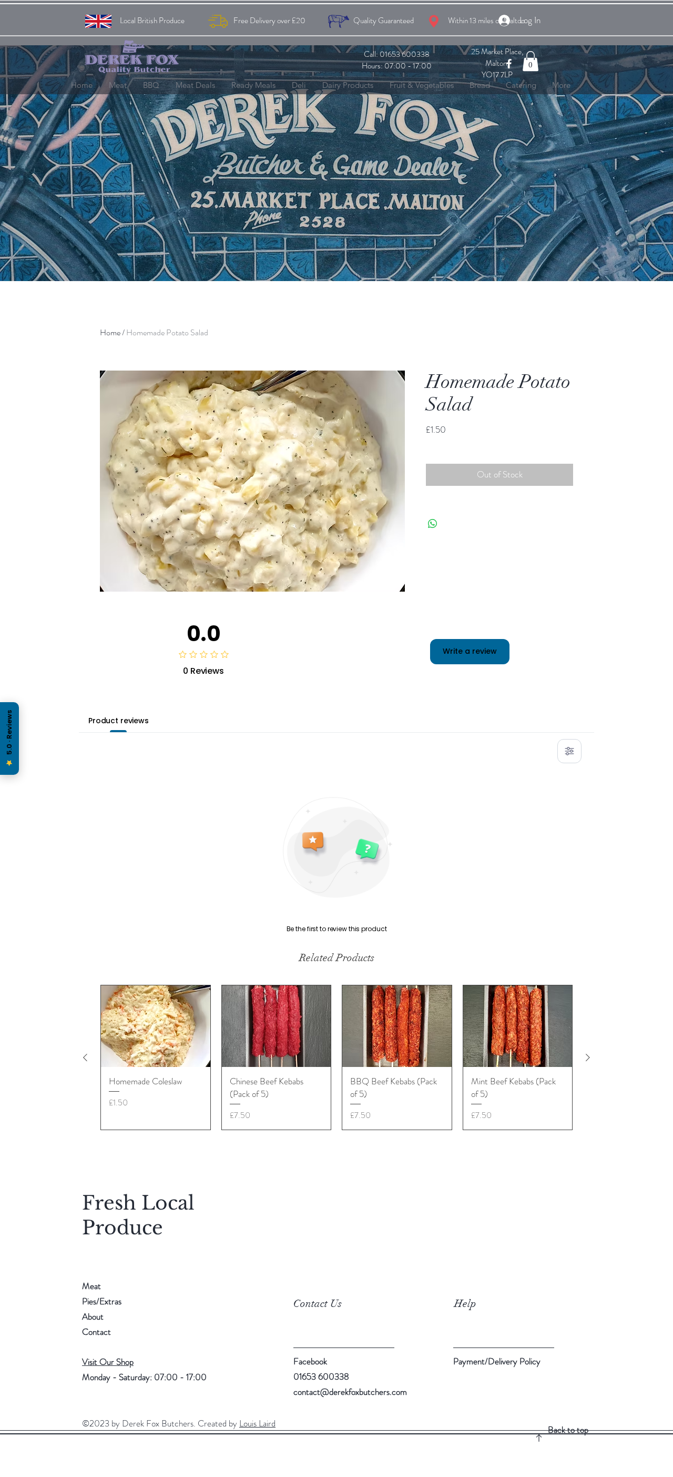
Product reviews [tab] (118, 720)
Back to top (568, 1429)
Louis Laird (257, 1423)
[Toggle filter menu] (569, 751)
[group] (336, 1057)
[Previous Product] (85, 1057)
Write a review (470, 651)
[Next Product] (588, 1057)
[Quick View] (155, 1026)
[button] (530, 61)
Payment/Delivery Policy (497, 1361)
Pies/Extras (101, 1301)
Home (110, 332)
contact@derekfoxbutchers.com (350, 1391)
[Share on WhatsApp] (432, 523)
